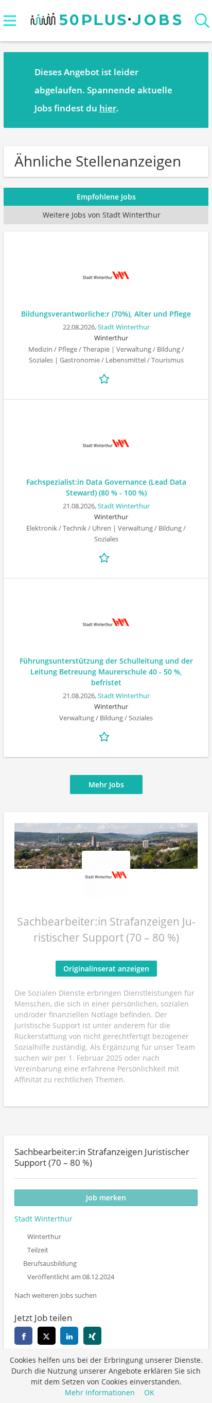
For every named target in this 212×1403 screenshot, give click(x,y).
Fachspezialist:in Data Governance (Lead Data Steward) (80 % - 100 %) (106, 487)
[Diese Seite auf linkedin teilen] (69, 1336)
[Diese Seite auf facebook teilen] (23, 1336)
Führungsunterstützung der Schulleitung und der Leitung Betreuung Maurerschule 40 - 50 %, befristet (106, 671)
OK (149, 1392)
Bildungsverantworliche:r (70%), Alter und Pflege (106, 314)
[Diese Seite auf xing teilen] (92, 1336)
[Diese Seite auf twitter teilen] (47, 1336)
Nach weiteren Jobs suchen (55, 1295)
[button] (192, 89)
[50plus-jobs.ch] (106, 17)
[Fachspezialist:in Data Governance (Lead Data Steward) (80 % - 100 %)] (106, 443)
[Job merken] (106, 378)
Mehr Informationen (100, 1392)
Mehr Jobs (106, 784)
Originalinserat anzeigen (106, 968)
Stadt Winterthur (124, 327)
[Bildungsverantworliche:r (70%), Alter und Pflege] (106, 275)
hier (107, 108)
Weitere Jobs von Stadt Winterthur (102, 215)
